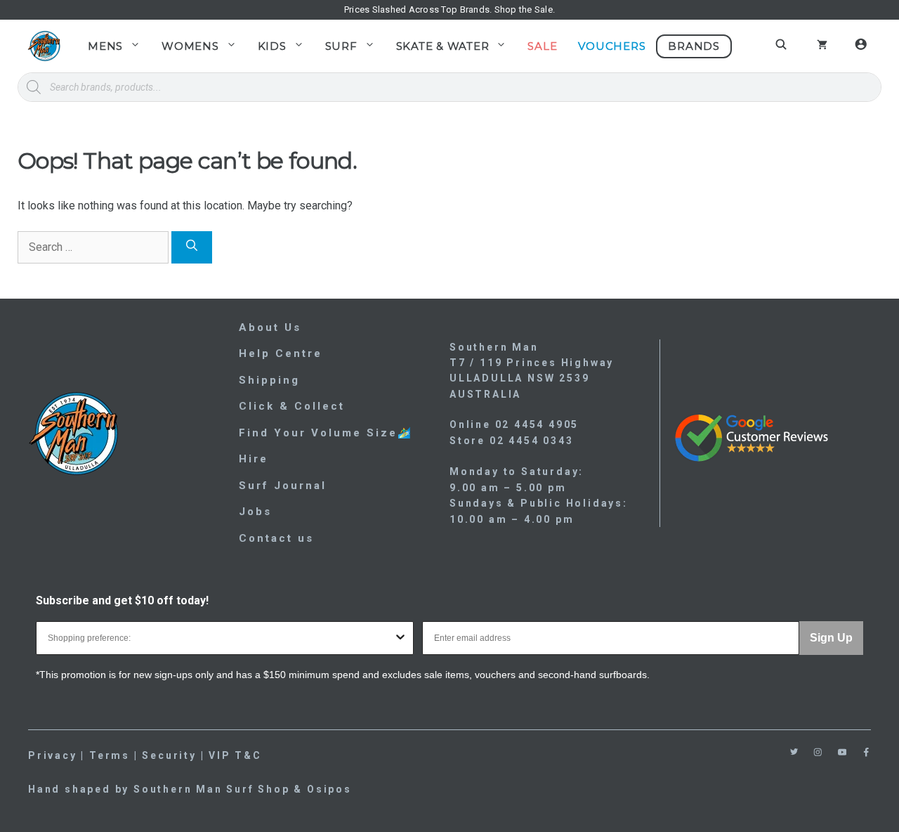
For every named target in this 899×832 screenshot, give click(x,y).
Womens (190, 46)
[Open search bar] (783, 44)
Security (169, 755)
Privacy (52, 755)
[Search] (191, 247)
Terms (109, 755)
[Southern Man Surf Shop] (44, 46)
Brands (694, 46)
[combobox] (220, 638)
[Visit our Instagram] (817, 752)
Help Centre (280, 353)
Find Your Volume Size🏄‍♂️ (326, 433)
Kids (272, 46)
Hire (253, 459)
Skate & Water (443, 46)
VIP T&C (235, 755)
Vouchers (611, 46)
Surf (341, 46)
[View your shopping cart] (822, 46)
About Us (270, 327)
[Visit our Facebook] (866, 752)
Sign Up (831, 638)
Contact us (276, 538)
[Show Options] (400, 638)
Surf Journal (283, 485)
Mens (105, 46)
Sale (542, 46)
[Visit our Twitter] (794, 751)
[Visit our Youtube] (842, 752)
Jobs (255, 511)
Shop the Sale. (525, 9)
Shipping (269, 380)
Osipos (329, 789)
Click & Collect (292, 406)
